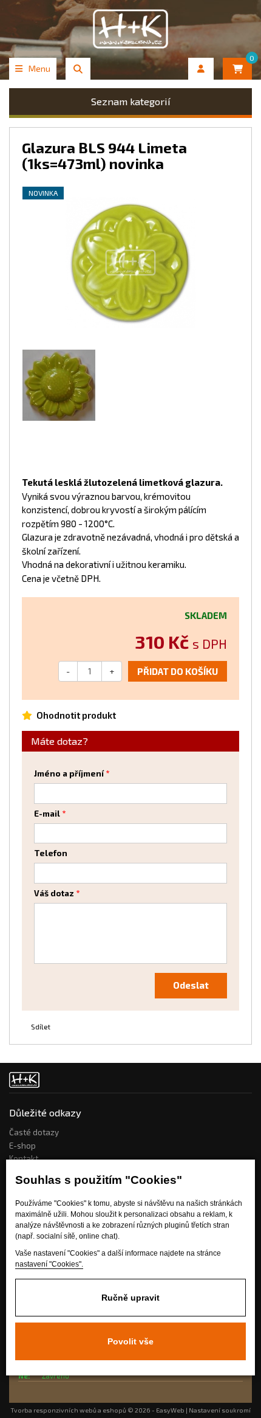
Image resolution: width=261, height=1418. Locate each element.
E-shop (22, 1145)
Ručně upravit (130, 1297)
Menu (39, 68)
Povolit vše (130, 1341)
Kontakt (23, 1158)
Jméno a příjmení (69, 773)
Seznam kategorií (131, 101)
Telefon (50, 853)
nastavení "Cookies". (49, 1264)
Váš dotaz (54, 893)
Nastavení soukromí (220, 1410)
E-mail (47, 813)
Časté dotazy (34, 1132)
